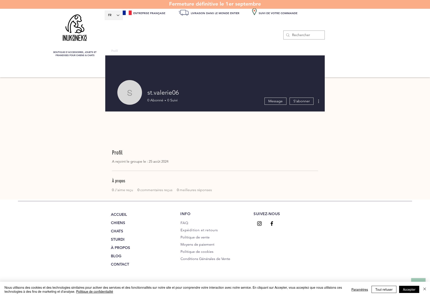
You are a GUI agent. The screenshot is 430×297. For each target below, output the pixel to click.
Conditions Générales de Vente (205, 259)
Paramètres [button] (359, 289)
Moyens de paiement (197, 244)
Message (275, 101)
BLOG (116, 256)
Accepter (409, 289)
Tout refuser (384, 289)
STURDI (118, 239)
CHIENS (118, 223)
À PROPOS (120, 247)
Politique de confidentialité (94, 291)
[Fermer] (424, 289)
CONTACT (120, 264)
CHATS (117, 231)
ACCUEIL (119, 214)
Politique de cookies (197, 251)
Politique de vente (195, 237)
